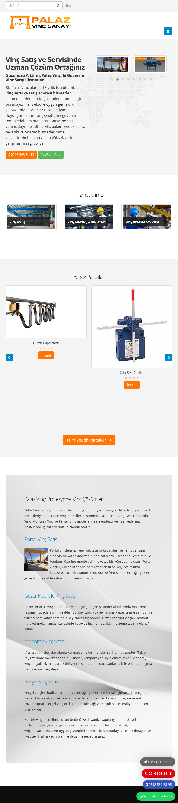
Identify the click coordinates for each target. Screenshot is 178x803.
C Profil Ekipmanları (46, 343)
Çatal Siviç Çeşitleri (132, 372)
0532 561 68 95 (160, 784)
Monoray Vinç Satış (44, 641)
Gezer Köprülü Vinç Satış (49, 595)
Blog (68, 5)
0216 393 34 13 (22, 154)
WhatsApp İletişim (157, 796)
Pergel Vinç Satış (41, 681)
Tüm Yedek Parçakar (87, 440)
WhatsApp (52, 154)
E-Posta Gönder (159, 762)
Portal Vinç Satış (40, 539)
